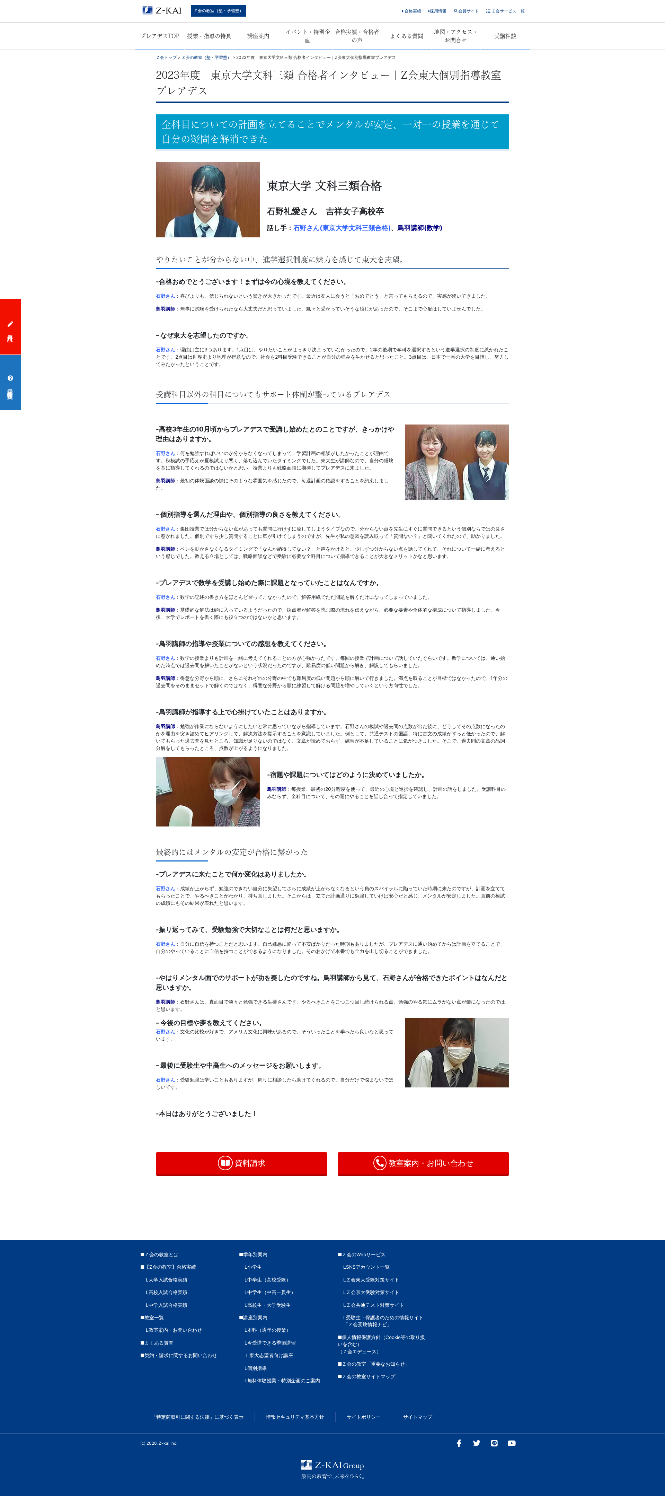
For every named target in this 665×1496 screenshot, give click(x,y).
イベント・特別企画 (308, 36)
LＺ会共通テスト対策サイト (373, 1305)
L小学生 (253, 1267)
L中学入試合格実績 (166, 1305)
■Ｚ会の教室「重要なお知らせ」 (374, 1364)
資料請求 (249, 1162)
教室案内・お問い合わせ (430, 1162)
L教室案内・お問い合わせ (174, 1330)
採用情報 (438, 11)
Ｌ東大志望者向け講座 (269, 1355)
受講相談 (505, 36)
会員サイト (468, 11)
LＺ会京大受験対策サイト (371, 1292)
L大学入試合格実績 (166, 1280)
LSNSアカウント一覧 (366, 1267)
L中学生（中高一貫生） (270, 1292)
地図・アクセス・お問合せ (456, 36)
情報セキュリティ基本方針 (295, 1417)
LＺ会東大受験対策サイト (371, 1280)
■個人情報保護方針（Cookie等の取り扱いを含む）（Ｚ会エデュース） (381, 1344)
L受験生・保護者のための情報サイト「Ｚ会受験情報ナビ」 (383, 1321)
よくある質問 (406, 36)
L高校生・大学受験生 (268, 1305)
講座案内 (258, 36)
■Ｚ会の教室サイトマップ (366, 1376)
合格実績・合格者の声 (357, 36)
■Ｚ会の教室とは (159, 1254)
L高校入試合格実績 (166, 1292)
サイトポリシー (364, 1417)
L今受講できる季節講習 (270, 1343)
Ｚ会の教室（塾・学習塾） (218, 10)
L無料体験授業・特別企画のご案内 (282, 1380)
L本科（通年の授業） (268, 1330)
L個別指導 (256, 1368)
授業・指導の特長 (209, 36)
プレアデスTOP (159, 36)
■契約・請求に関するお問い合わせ (178, 1355)
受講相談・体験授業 (10, 387)
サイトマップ (417, 1417)
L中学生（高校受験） (268, 1280)
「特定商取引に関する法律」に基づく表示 (197, 1417)
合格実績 (412, 11)
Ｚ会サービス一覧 (507, 11)
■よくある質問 (157, 1343)
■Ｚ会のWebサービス (361, 1254)
